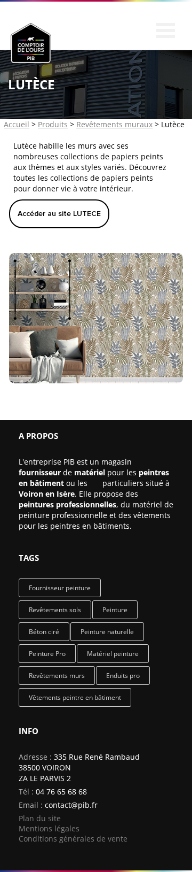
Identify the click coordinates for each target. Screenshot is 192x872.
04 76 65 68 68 (61, 791)
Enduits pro (123, 675)
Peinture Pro (47, 653)
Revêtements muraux (114, 124)
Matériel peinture (113, 653)
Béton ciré (44, 631)
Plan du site (40, 818)
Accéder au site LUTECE (59, 213)
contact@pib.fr (71, 805)
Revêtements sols (55, 609)
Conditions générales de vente (73, 839)
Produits (53, 124)
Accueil (16, 124)
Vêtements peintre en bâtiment (75, 697)
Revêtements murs (57, 675)
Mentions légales (49, 828)
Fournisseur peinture (60, 587)
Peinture (114, 609)
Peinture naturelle (107, 631)
